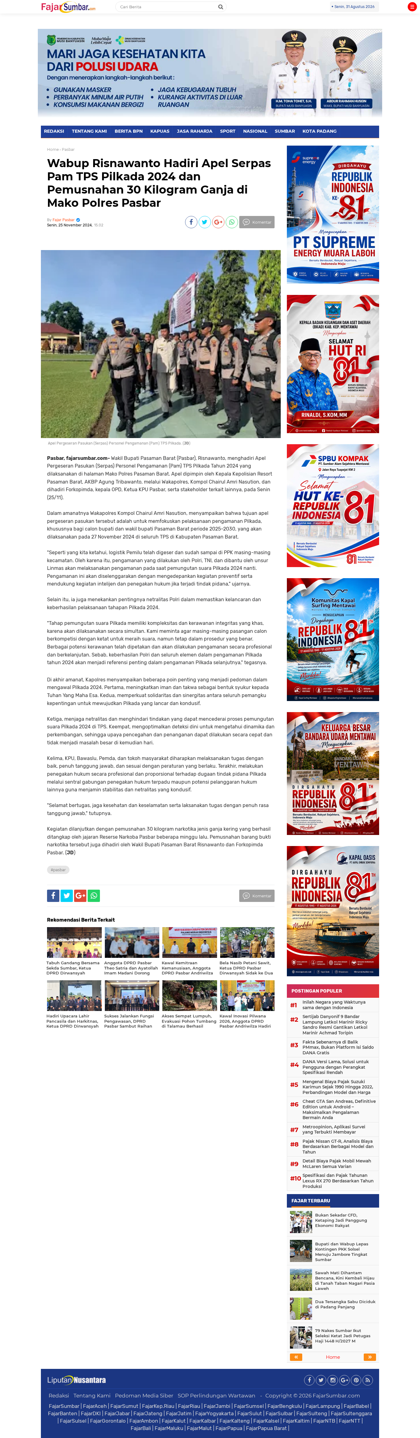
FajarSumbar (64, 1406)
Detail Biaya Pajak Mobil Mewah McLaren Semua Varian (337, 1163)
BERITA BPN (129, 131)
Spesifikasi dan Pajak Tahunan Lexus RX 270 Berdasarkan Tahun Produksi (338, 1181)
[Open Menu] (412, 6)
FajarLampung (323, 1406)
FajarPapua (229, 1428)
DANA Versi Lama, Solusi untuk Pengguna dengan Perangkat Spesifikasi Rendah (336, 1067)
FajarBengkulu (284, 1406)
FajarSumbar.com (336, 1396)
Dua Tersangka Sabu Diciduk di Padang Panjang (345, 1304)
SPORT (228, 131)
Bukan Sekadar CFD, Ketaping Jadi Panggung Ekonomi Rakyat (341, 1220)
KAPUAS (159, 131)
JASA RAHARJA (194, 131)
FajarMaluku (169, 1428)
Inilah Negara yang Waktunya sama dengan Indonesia (334, 1005)
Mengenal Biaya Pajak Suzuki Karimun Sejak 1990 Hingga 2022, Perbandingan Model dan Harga (338, 1087)
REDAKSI (54, 131)
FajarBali (141, 1428)
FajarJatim (179, 1413)
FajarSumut (124, 1406)
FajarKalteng (235, 1421)
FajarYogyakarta (214, 1413)
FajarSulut (249, 1413)
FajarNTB (324, 1421)
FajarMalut (199, 1428)
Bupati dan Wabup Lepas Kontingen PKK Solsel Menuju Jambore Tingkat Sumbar (341, 1251)
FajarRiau (189, 1406)
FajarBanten (62, 1413)
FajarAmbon (143, 1421)
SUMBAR (285, 131)
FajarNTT (349, 1421)
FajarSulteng (311, 1413)
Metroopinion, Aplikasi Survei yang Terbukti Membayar (334, 1129)
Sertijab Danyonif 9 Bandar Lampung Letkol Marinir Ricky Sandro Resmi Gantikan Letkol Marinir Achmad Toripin (335, 1024)
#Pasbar (58, 870)
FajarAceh (95, 1406)
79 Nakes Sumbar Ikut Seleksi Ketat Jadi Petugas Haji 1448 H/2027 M (342, 1335)
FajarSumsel (249, 1406)
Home (53, 149)
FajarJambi (217, 1406)
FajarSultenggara (351, 1413)
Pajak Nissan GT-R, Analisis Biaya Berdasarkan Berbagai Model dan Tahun (338, 1146)
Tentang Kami (92, 1396)
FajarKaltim (296, 1421)
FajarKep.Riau (158, 1406)
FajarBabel (356, 1406)
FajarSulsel (73, 1421)
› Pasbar (67, 149)
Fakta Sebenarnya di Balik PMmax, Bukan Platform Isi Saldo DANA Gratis (338, 1047)
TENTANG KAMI (89, 131)
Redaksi (59, 1396)
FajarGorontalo (108, 1421)
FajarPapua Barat (266, 1428)
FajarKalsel (266, 1421)
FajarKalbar (202, 1421)
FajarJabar (117, 1413)
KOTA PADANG (320, 131)
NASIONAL (255, 131)
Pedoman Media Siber (144, 1396)
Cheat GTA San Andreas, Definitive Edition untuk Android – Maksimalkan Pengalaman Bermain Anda (339, 1109)
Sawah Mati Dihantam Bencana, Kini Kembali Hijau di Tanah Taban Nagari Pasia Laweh (345, 1280)
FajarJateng (147, 1413)
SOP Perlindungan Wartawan (217, 1396)
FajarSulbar (279, 1413)
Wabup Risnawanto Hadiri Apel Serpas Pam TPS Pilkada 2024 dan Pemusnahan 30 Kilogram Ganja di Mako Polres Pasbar (159, 183)
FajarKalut (174, 1421)
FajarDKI (91, 1413)
